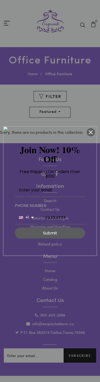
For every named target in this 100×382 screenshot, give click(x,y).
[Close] (91, 132)
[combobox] (26, 218)
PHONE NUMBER (30, 205)
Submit (50, 233)
